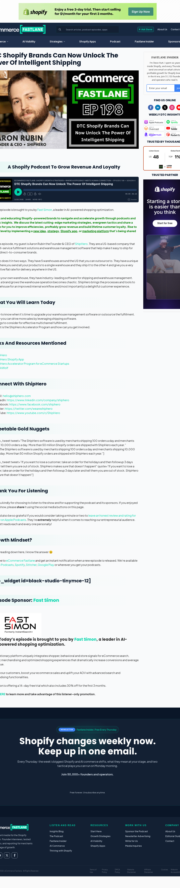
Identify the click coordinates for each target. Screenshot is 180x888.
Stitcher (31, 564)
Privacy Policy (105, 871)
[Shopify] (87, 11)
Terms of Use (93, 871)
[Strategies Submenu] (65, 41)
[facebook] (150, 107)
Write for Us (131, 840)
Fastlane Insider (144, 41)
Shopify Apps (87, 41)
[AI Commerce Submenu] (8, 41)
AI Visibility (28, 41)
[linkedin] (158, 107)
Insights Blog (57, 831)
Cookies (164, 870)
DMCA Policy (117, 871)
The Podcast (56, 836)
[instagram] (172, 107)
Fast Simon (44, 209)
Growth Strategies (100, 836)
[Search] (60, 29)
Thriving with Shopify (61, 850)
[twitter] (165, 107)
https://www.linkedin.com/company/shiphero (38, 400)
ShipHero (81, 243)
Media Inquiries (133, 845)
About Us (162, 29)
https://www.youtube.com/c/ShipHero (33, 413)
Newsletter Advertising (137, 836)
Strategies (56, 41)
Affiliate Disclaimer (148, 871)
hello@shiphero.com (17, 396)
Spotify (20, 564)
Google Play (46, 564)
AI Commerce (57, 845)
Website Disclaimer (131, 871)
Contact (175, 29)
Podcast (115, 41)
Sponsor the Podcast (136, 831)
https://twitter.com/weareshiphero (29, 408)
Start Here (96, 831)
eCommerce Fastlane (20, 560)
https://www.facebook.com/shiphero (34, 404)
